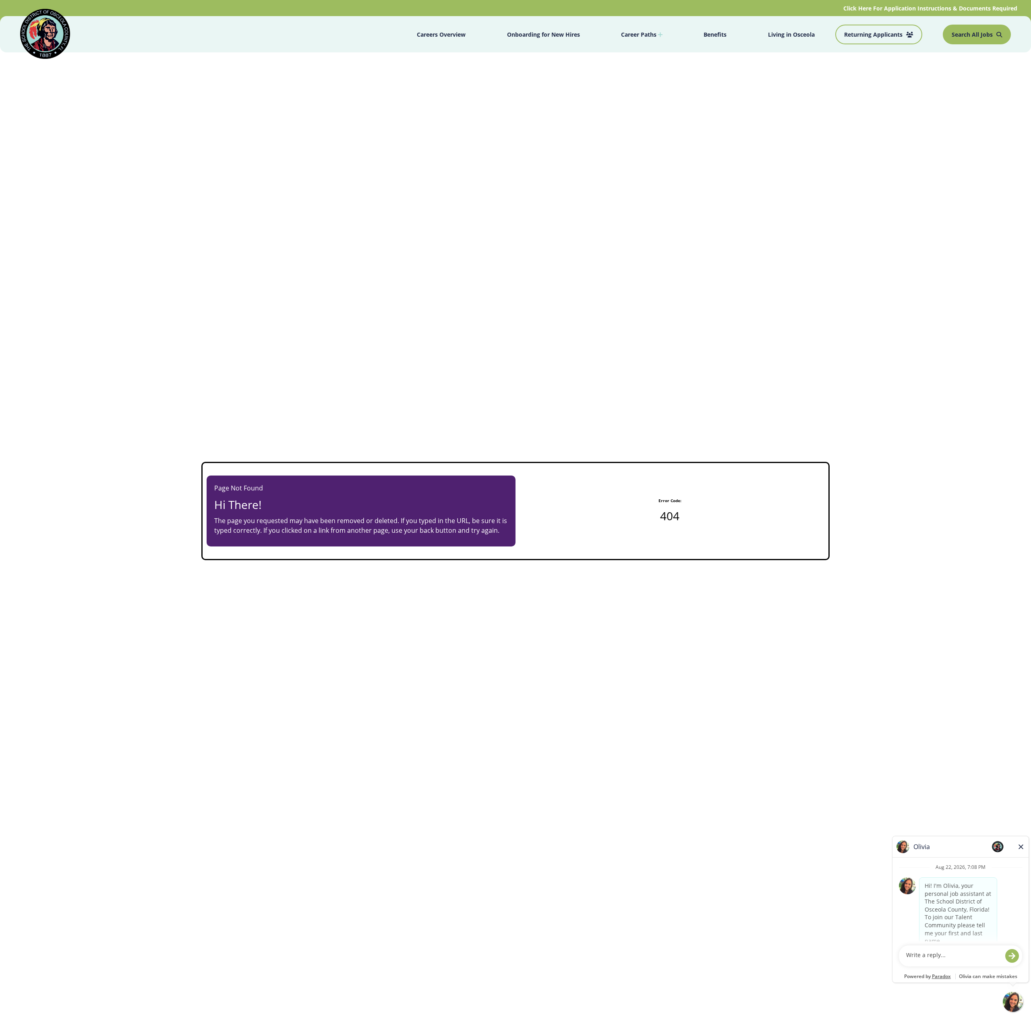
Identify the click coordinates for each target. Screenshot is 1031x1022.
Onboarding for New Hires (543, 34)
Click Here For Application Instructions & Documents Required (931, 8)
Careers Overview (441, 34)
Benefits (715, 34)
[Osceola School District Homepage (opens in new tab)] (45, 35)
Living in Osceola (791, 34)
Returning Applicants (874, 34)
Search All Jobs (973, 34)
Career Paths (639, 34)
